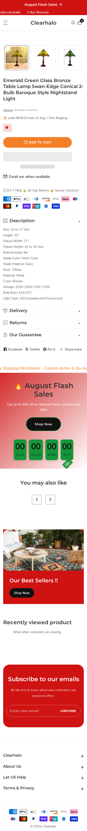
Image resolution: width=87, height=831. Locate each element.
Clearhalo (49, 826)
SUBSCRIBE (68, 710)
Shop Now (43, 424)
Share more (73, 349)
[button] (37, 156)
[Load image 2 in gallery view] (43, 57)
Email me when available (29, 176)
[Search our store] (73, 23)
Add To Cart (40, 142)
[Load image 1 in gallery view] (16, 57)
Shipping (7, 110)
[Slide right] (82, 57)
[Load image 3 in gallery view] (70, 57)
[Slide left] (5, 57)
